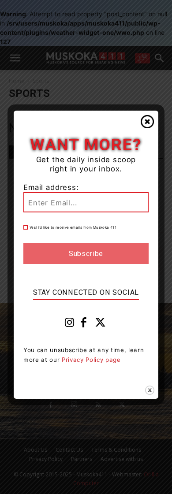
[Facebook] (84, 324)
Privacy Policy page (91, 359)
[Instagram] (70, 324)
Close (147, 121)
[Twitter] (100, 324)
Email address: (51, 187)
